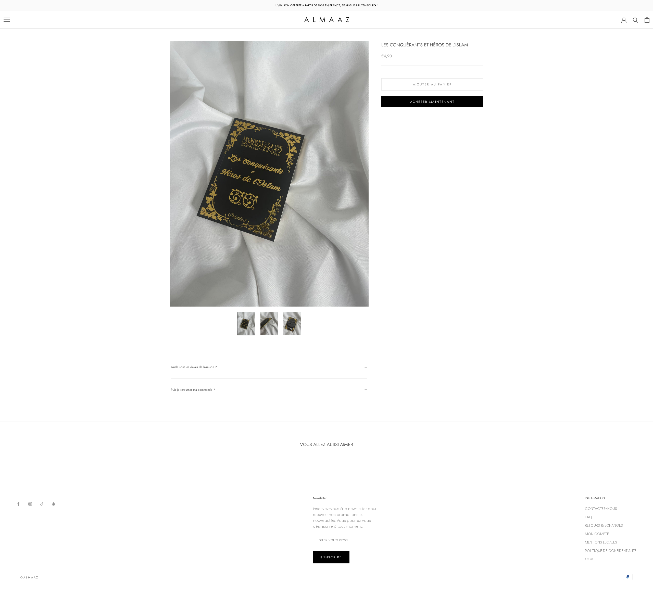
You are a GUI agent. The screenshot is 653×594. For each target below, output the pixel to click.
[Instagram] (30, 504)
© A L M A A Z (29, 577)
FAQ (588, 517)
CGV (589, 559)
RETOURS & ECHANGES (604, 525)
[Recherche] (635, 19)
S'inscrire (331, 557)
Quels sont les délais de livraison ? (194, 367)
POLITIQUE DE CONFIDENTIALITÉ (610, 550)
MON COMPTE (597, 533)
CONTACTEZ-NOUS (601, 508)
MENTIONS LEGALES (601, 542)
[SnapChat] (53, 504)
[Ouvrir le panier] (647, 20)
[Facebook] (18, 504)
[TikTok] (42, 504)
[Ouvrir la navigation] (7, 20)
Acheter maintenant (432, 101)
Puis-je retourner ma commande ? (193, 389)
